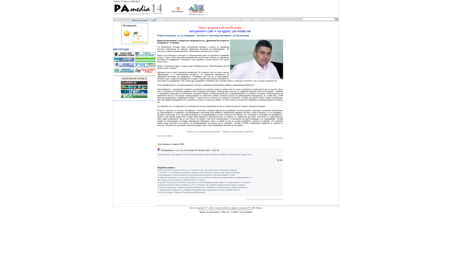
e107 (206, 208)
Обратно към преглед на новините (237, 132)
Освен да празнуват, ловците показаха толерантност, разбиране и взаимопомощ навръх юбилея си (203, 187)
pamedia (179, 150)
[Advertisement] (274, 8)
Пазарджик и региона (179, 19)
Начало (162, 19)
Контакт (246, 19)
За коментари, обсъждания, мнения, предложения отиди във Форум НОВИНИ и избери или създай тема (204, 154)
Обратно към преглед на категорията (204, 132)
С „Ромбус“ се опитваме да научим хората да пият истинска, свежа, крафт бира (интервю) (199, 172)
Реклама (268, 19)
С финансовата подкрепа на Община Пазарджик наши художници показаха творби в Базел (199, 190)
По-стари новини (164, 136)
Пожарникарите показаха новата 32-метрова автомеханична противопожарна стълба (196, 175)
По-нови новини (276, 138)
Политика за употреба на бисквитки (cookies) (215, 210)
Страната (220, 19)
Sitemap (257, 19)
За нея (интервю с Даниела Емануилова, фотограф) (181, 192)
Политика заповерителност (244, 210)
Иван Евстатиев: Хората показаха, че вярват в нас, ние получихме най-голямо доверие (197, 170)
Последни (198, 19)
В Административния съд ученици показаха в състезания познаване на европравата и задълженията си (205, 177)
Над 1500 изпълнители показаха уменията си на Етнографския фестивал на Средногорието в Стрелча (204, 182)
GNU (250, 208)
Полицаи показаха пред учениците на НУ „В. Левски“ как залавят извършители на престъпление (201, 185)
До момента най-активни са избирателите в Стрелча (181, 180)
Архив (209, 19)
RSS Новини (233, 19)
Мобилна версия (196, 14)
